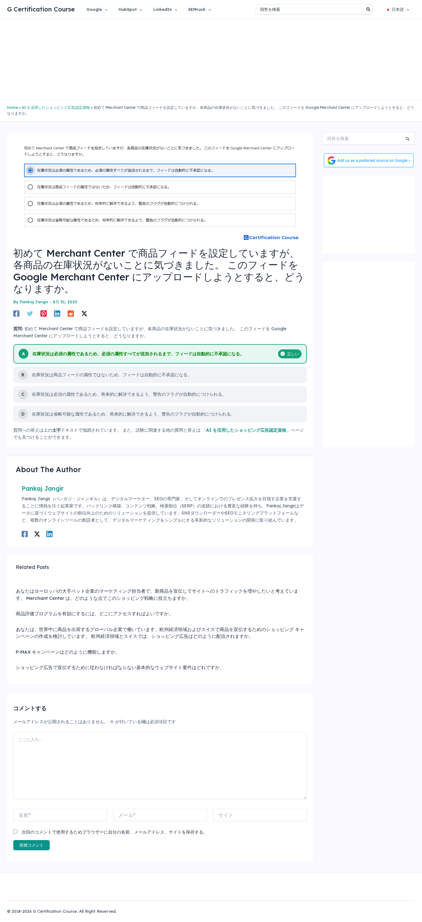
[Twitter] (30, 313)
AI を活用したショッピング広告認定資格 (56, 107)
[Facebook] (16, 313)
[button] (105, 9)
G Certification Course (41, 9)
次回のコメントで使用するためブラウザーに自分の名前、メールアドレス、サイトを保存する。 (115, 832)
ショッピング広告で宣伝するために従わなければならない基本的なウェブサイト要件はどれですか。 (120, 667)
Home (12, 107)
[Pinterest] (43, 313)
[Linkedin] (57, 313)
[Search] (368, 9)
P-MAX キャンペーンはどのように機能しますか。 (68, 652)
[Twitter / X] (84, 313)
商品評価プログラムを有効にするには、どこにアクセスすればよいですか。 (94, 614)
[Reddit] (71, 313)
